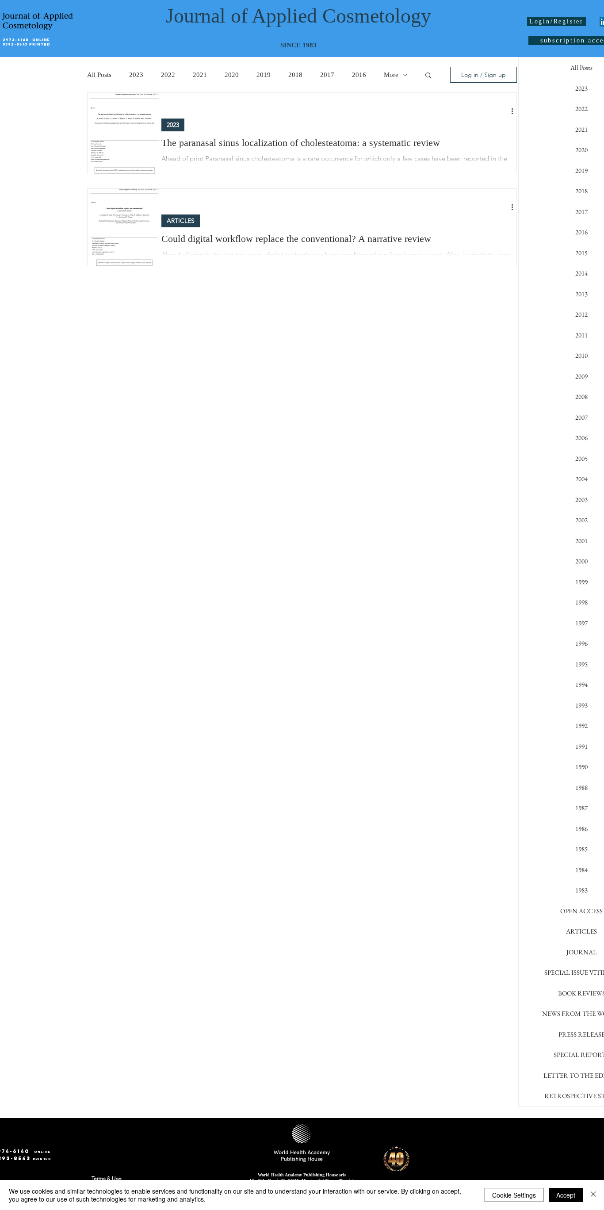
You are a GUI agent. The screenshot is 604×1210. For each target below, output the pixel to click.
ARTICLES (181, 221)
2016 (359, 74)
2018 (295, 74)
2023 (136, 74)
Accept (565, 1195)
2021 (200, 74)
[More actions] (515, 111)
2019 (263, 74)
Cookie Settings (514, 1195)
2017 (327, 74)
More (391, 74)
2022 (168, 74)
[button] (428, 75)
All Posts (99, 74)
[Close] (593, 1195)
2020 (232, 74)
